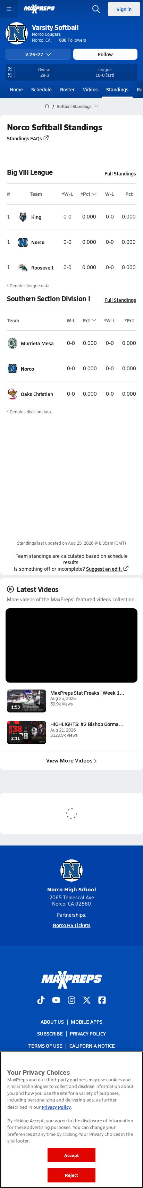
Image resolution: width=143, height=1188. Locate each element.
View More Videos (69, 760)
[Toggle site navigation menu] (9, 9)
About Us (52, 1021)
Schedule (41, 89)
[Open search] (96, 9)
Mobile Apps (86, 1021)
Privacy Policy (88, 1033)
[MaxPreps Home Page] (47, 106)
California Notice (92, 1045)
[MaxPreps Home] (39, 9)
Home (16, 89)
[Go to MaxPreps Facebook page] (102, 1001)
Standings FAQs (24, 138)
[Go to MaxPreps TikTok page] (41, 1001)
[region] (71, 1119)
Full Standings (120, 173)
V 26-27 (34, 54)
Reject (71, 1175)
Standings (117, 89)
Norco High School (71, 889)
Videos (90, 89)
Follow (105, 54)
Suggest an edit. (104, 568)
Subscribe (50, 1033)
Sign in (124, 9)
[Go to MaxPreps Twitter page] (87, 1001)
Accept (71, 1155)
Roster (67, 89)
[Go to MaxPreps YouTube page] (56, 1001)
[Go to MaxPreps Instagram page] (71, 1001)
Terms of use (45, 1045)
